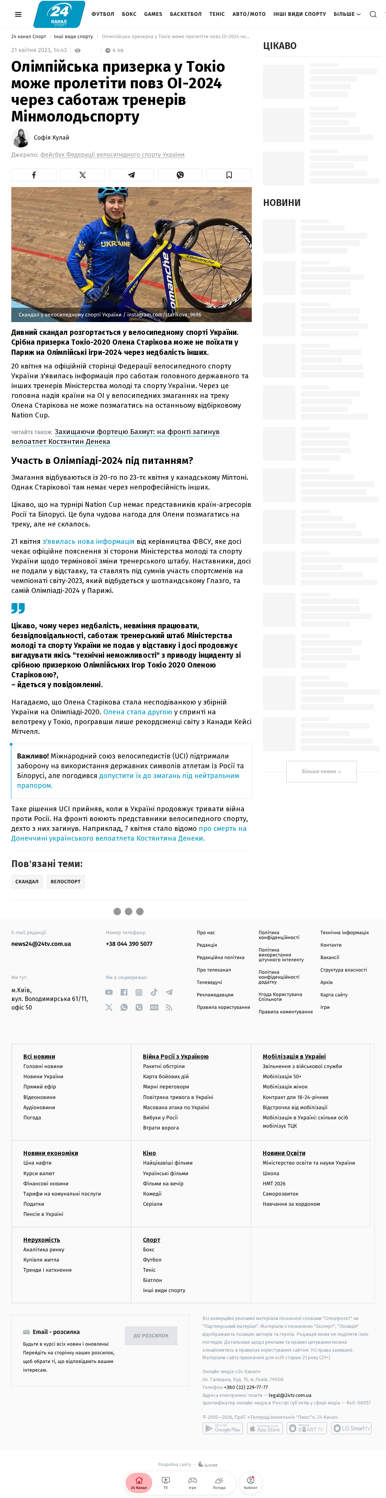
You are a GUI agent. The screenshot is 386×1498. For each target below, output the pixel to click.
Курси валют (39, 1173)
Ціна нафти (37, 1163)
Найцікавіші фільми (168, 1163)
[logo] (59, 14)
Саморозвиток (281, 1194)
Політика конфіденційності (279, 935)
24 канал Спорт (29, 36)
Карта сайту (334, 995)
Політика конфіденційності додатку (279, 977)
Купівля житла (41, 1260)
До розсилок (151, 1336)
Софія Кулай (51, 138)
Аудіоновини (39, 1107)
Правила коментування (286, 1012)
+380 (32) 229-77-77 (246, 1387)
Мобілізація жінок (285, 1087)
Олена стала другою (138, 712)
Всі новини (39, 1056)
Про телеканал (214, 970)
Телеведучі (209, 982)
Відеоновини (39, 1097)
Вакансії (329, 957)
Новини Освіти (284, 1153)
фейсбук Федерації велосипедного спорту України (112, 154)
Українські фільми (165, 1173)
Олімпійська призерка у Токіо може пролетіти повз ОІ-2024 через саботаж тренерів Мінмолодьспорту (176, 36)
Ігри (325, 1007)
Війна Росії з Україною (176, 1056)
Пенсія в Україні (43, 1214)
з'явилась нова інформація (89, 541)
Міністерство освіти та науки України (309, 1163)
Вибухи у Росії (160, 1117)
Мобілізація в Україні (294, 1056)
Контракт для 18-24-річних (295, 1097)
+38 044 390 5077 (129, 944)
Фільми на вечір (163, 1183)
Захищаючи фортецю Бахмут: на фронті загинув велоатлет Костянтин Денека (115, 436)
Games (153, 14)
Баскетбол (186, 14)
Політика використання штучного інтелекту (281, 955)
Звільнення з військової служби (302, 1066)
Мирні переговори (166, 1087)
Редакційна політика (221, 957)
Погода (32, 1117)
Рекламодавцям (215, 995)
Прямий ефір (39, 1087)
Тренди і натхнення (47, 1270)
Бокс (129, 14)
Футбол (103, 14)
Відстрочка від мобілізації (295, 1107)
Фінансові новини (46, 1183)
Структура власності (343, 970)
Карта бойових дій (166, 1076)
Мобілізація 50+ (282, 1076)
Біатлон (152, 1280)
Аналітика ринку (43, 1249)
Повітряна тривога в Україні (178, 1097)
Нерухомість (41, 1239)
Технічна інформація (344, 932)
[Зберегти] (229, 175)
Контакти (331, 945)
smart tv (306, 1428)
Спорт (151, 1239)
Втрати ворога (161, 1128)
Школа (271, 1173)
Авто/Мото (249, 14)
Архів (326, 982)
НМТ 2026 (274, 1183)
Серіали (152, 1204)
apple (265, 1428)
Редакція (207, 945)
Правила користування (223, 1007)
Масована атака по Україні (176, 1107)
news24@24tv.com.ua (41, 944)
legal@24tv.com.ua (290, 1395)
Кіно (149, 1153)
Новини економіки (50, 1153)
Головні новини (43, 1066)
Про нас (206, 932)
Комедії (152, 1194)
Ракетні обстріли (164, 1066)
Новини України (43, 1076)
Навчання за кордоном (291, 1204)
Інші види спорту (299, 14)
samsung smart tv (351, 1428)
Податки (33, 1204)
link (108, 992)
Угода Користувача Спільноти (280, 997)
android (222, 1428)
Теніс (217, 14)
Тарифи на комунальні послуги (62, 1194)
